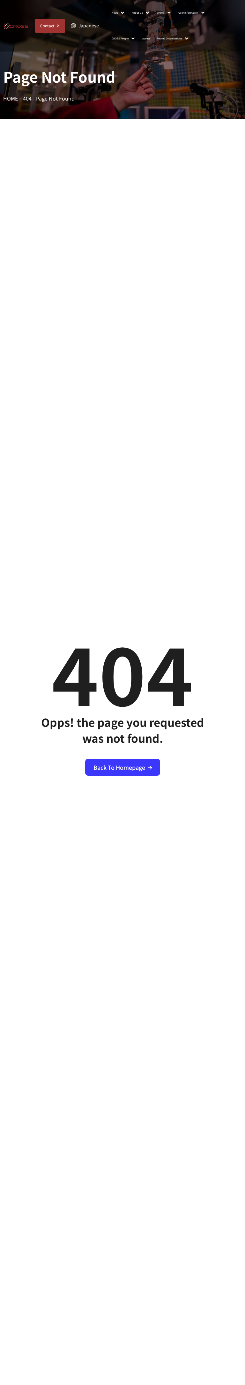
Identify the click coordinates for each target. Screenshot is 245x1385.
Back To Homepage (119, 767)
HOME (10, 98)
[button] (118, 13)
